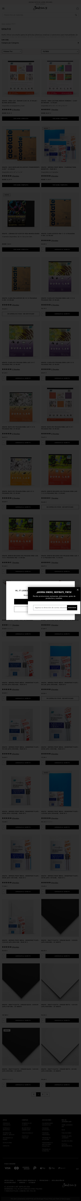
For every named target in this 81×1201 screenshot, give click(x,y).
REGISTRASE (72, 607)
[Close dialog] (78, 590)
